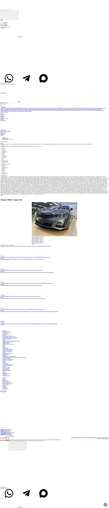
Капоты (4, 347)
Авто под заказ (3, 132)
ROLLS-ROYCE (5, 167)
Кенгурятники (5, 348)
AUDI (3, 147)
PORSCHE (4, 166)
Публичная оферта (105, 437)
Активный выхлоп (6, 333)
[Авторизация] (50, 92)
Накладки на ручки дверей (8, 359)
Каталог (19, 101)
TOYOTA (4, 172)
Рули (4, 371)
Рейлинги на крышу (7, 331)
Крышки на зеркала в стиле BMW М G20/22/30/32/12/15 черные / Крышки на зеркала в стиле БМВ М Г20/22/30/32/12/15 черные (25, 257)
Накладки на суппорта (7, 360)
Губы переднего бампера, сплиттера (10, 337)
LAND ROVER (5, 162)
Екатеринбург (3, 433)
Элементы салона (6, 375)
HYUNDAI (4, 156)
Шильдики (5, 374)
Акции (1, 135)
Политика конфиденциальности (77, 437)
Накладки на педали (7, 358)
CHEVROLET (4, 151)
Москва (2, 430)
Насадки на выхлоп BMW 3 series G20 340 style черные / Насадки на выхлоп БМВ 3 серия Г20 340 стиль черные (22, 309)
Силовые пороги (6, 368)
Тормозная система (6, 373)
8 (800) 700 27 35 (8, 429)
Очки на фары (5, 363)
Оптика (4, 362)
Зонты (4, 346)
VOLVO (3, 174)
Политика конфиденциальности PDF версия (92, 437)
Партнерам (2, 134)
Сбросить (3, 107)
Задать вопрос (3, 391)
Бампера (4, 334)
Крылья (4, 352)
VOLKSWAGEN (5, 173)
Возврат (2, 119)
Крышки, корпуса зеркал (7, 353)
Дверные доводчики (7, 338)
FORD (3, 154)
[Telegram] (26, 82)
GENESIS (4, 155)
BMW (3, 149)
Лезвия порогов (6, 354)
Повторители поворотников (8, 364)
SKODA (3, 168)
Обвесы (4, 361)
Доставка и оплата (4, 118)
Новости (2, 117)
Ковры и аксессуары (7, 381)
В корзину (2, 258)
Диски (1, 115)
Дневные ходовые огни (7, 341)
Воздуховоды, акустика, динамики (9, 336)
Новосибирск (3, 434)
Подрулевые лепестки (7, 365)
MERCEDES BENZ (5, 164)
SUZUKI (3, 170)
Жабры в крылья (6, 342)
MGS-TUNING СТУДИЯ (5, 131)
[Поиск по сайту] (9, 14)
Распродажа (2, 114)
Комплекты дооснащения (8, 351)
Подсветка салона (6, 367)
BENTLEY (4, 148)
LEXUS (3, 163)
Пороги (4, 366)
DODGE (3, 153)
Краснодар (2, 429)
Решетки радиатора (6, 370)
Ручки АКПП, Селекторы (8, 335)
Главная (4, 377)
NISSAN (3, 165)
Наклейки (5, 330)
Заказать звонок (3, 390)
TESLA (3, 171)
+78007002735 (9, 433)
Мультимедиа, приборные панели (9, 356)
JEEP (3, 158)
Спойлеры (5, 372)
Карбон (1, 113)
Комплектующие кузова (7, 350)
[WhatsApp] (9, 82)
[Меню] (1, 20)
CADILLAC (4, 150)
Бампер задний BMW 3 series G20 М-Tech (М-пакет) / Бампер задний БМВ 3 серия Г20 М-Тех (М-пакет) (20, 296)
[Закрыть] (18, 445)
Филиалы (2, 133)
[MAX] (43, 82)
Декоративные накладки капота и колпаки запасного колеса (14, 357)
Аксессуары (5, 332)
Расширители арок (6, 369)
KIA (2, 159)
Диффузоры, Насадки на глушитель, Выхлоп (11, 340)
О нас (4, 378)
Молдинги (5, 355)
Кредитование (3, 120)
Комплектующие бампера (8, 349)
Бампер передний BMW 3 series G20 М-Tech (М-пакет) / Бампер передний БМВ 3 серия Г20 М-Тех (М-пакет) (21, 270)
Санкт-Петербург (4, 432)
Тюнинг (4, 379)
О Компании (2, 116)
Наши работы (3, 130)
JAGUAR (4, 157)
